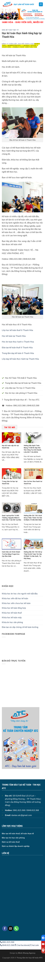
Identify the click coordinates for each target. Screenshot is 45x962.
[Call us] (16, 928)
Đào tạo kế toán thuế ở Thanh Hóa (17, 348)
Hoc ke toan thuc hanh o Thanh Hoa (18, 342)
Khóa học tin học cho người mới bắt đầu (20, 594)
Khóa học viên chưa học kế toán (16, 603)
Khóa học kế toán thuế (12, 613)
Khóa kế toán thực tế (10, 30)
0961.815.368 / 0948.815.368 (26, 810)
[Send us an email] (10, 928)
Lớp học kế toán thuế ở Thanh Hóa (17, 330)
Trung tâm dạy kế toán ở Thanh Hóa (18, 353)
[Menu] (41, 4)
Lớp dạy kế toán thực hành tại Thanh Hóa (20, 359)
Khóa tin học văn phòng (12, 622)
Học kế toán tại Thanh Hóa (14, 336)
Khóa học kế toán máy (12, 617)
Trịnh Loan (29, 44)
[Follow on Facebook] (4, 928)
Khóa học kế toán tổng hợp (14, 608)
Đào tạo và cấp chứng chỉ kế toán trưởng (20, 627)
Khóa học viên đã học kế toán (15, 598)
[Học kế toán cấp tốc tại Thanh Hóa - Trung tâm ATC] (18, 4)
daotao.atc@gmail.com (21, 815)
